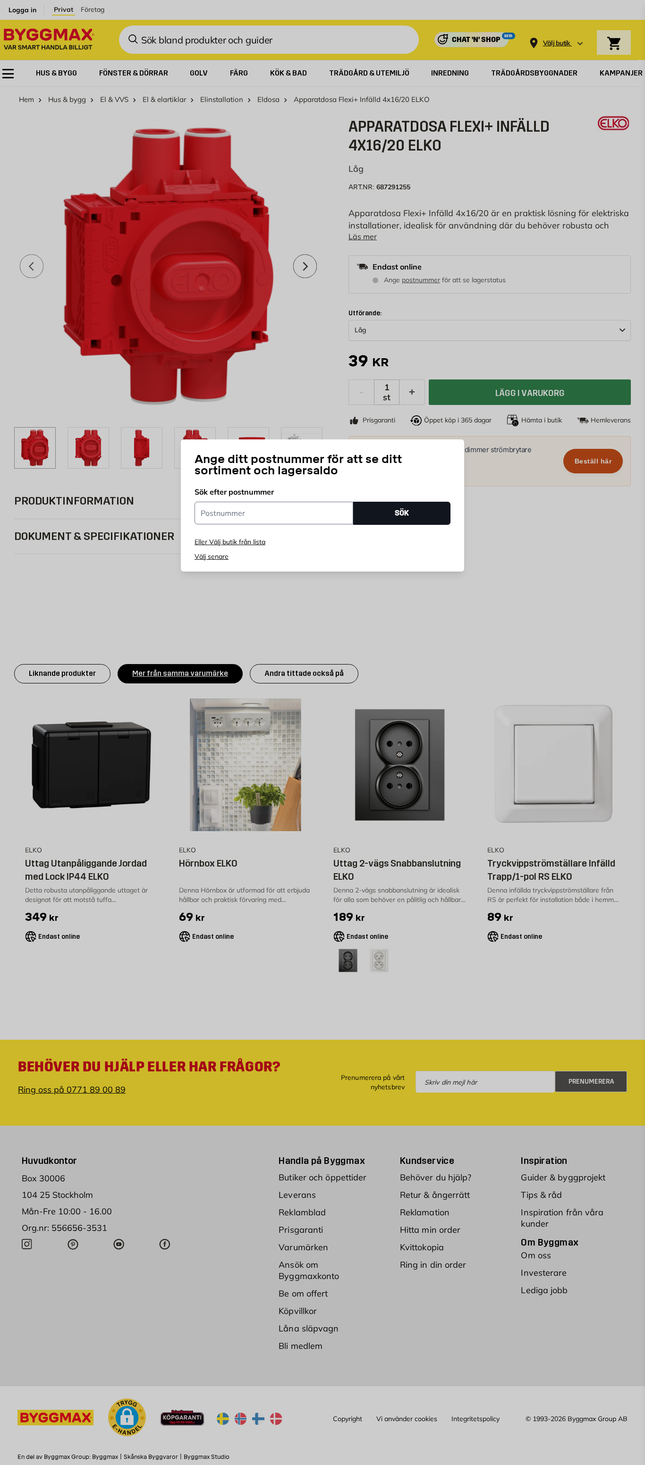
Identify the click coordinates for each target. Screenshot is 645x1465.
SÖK (402, 513)
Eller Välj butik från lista (230, 542)
